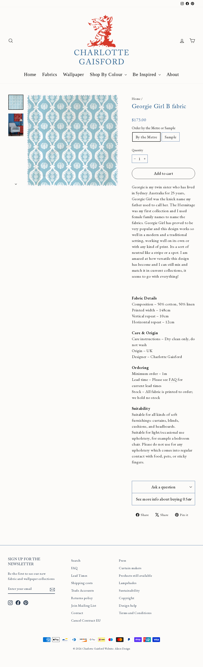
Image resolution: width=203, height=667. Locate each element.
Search (76, 560)
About (173, 74)
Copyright (126, 598)
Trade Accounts (82, 590)
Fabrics (49, 74)
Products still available (135, 575)
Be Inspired (145, 74)
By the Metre (146, 137)
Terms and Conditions (135, 613)
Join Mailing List (83, 605)
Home (30, 74)
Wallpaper (73, 74)
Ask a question (163, 487)
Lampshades (127, 583)
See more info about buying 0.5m (163, 499)
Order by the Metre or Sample (153, 128)
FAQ (173, 379)
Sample (170, 137)
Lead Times (79, 575)
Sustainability (129, 590)
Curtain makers (130, 568)
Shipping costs (82, 583)
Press (122, 560)
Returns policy (82, 598)
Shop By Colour (107, 74)
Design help (128, 605)
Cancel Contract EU (86, 620)
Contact (77, 613)
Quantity (137, 150)
